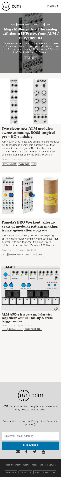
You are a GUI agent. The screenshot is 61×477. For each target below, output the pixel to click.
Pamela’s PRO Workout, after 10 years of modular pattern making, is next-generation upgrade (30, 226)
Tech (48, 24)
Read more (30, 58)
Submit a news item (45, 472)
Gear (13, 24)
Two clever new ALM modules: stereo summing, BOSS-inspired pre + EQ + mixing (28, 132)
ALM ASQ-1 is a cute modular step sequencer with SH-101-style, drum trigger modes (27, 317)
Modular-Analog (24, 24)
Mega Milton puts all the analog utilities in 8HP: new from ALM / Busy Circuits (30, 33)
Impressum (11, 472)
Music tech (39, 24)
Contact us (25, 472)
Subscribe (30, 445)
